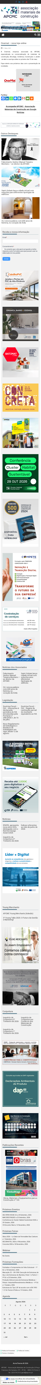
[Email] (27, 98)
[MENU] (38, 34)
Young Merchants (11, 907)
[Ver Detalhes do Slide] (20, 23)
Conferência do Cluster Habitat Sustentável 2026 (19, 1220)
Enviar (6, 259)
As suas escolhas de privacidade (21, 1379)
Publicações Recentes (13, 1145)
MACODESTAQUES (9, 1217)
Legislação (8, 700)
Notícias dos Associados (15, 667)
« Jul (5, 1337)
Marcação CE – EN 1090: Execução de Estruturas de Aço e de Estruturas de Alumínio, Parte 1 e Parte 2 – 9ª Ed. (20, 1274)
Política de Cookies (23, 1350)
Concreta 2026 (8, 1244)
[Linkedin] (7, 98)
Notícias (7, 819)
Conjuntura (8, 1011)
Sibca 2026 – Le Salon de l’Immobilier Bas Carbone (20, 1237)
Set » (26, 1337)
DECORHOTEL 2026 (9, 1242)
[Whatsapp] (11, 98)
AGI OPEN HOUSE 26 (10, 1215)
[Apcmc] (3, 34)
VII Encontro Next (9, 1225)
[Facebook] (3, 98)
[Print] (32, 98)
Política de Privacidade (8, 1350)
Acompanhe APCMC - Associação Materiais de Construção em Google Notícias (20, 109)
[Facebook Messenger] (15, 98)
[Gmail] (23, 98)
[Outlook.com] (19, 98)
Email (5, 237)
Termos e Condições (8, 1353)
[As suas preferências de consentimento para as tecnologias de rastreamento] (26, 1381)
